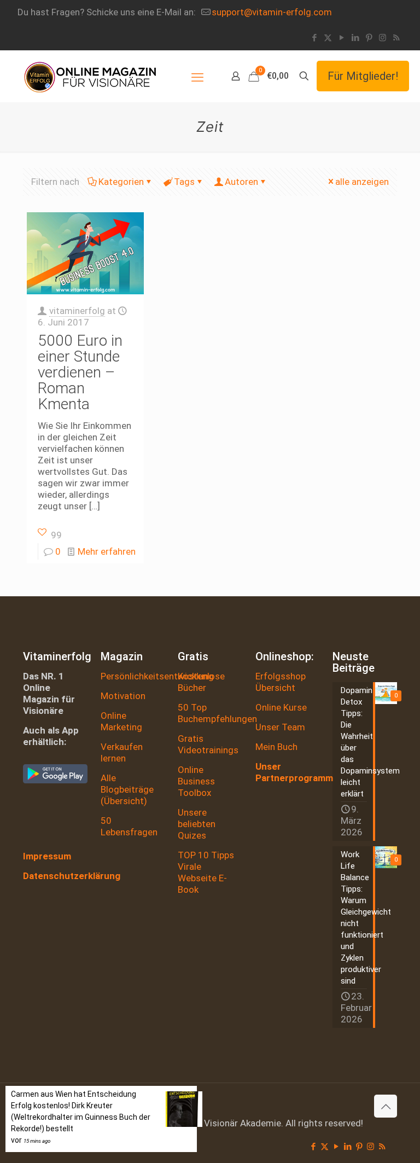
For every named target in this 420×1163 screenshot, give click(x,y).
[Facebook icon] (314, 38)
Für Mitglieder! (363, 76)
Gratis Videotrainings (208, 744)
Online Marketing (121, 721)
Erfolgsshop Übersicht (280, 682)
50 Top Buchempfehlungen (217, 713)
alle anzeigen (362, 181)
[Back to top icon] (385, 1106)
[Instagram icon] (382, 38)
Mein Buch (276, 746)
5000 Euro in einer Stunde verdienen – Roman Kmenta (80, 372)
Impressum (47, 856)
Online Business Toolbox (196, 781)
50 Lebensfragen (129, 826)
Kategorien (121, 181)
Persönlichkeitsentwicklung (157, 676)
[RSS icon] (396, 38)
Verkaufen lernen (122, 752)
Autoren (241, 181)
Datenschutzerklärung (71, 875)
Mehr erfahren (107, 551)
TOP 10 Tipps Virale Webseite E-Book (206, 872)
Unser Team (280, 727)
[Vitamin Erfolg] (90, 76)
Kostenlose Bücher (201, 682)
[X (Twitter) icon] (328, 38)
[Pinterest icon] (369, 38)
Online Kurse (281, 707)
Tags (184, 181)
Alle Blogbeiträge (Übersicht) (127, 789)
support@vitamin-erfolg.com (272, 12)
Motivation (123, 695)
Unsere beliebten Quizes (196, 824)
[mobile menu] (197, 76)
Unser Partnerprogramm (294, 772)
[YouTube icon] (341, 38)
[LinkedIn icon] (355, 38)
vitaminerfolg (77, 310)
